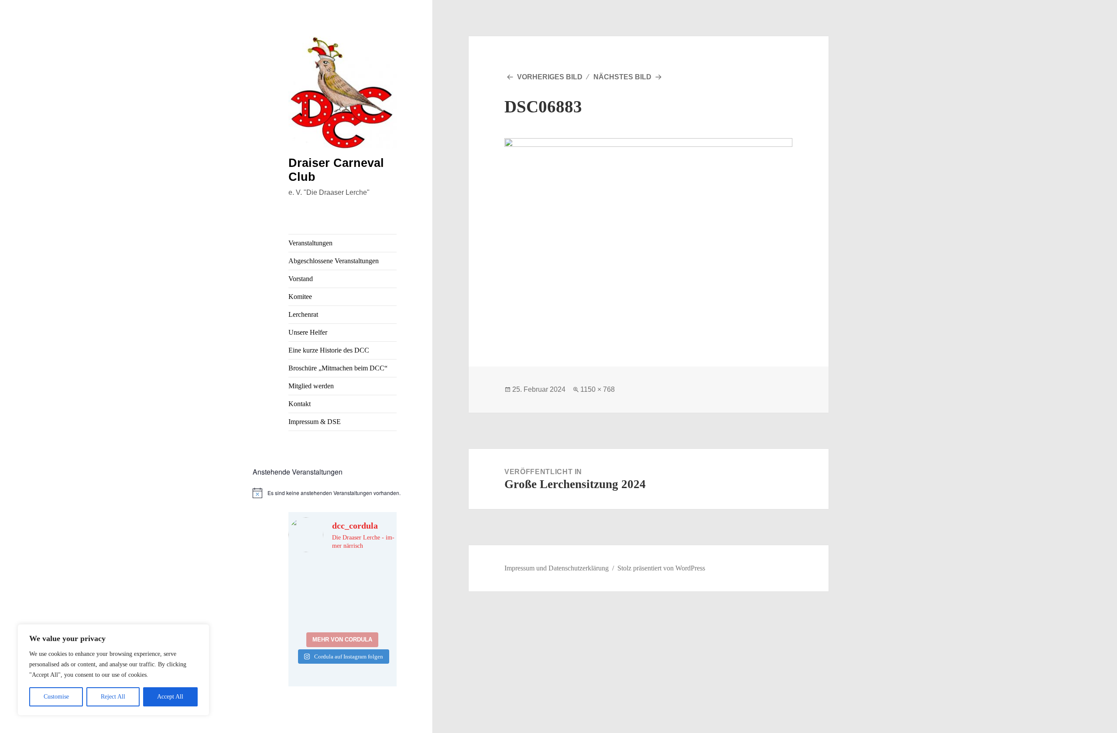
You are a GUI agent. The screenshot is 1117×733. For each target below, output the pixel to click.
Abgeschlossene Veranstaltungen (333, 261)
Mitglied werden (311, 386)
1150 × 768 (597, 389)
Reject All (113, 696)
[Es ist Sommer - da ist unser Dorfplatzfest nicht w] (314, 577)
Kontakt (299, 403)
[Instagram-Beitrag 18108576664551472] (371, 577)
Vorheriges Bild (549, 77)
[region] (113, 670)
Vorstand (300, 278)
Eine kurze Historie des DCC (328, 350)
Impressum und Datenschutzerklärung (556, 568)
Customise (56, 696)
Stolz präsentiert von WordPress (661, 568)
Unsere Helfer (307, 332)
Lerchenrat (303, 314)
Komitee (300, 296)
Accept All (170, 696)
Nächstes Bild (622, 77)
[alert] (343, 493)
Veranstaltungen (310, 243)
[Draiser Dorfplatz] (371, 610)
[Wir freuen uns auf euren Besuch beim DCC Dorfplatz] (314, 610)
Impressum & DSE (314, 421)
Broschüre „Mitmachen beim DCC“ (337, 368)
